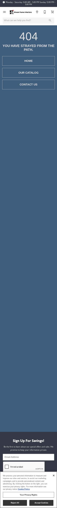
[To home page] (20, 11)
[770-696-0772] (45, 12)
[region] (28, 490)
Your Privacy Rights (28, 495)
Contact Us (28, 84)
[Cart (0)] (52, 12)
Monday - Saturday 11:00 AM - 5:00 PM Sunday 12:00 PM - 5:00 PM (30, 3)
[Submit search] (50, 20)
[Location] (37, 12)
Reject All (15, 503)
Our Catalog (28, 72)
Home (28, 60)
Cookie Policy (24, 489)
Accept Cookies (41, 503)
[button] (4, 12)
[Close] (54, 475)
